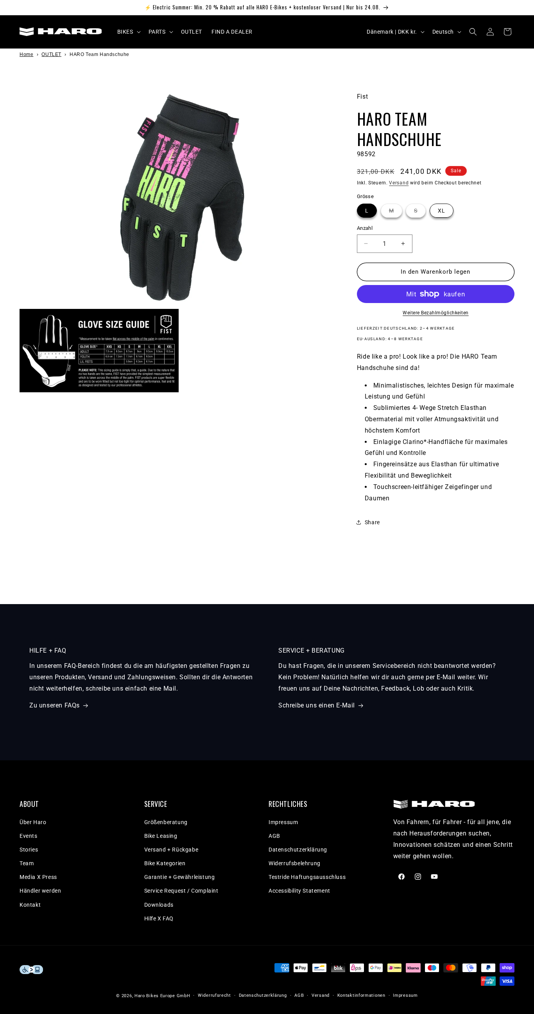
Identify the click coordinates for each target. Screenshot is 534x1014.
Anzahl (365, 228)
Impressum (283, 822)
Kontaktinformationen (361, 995)
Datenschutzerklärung (298, 849)
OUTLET (51, 54)
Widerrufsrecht (214, 995)
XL (441, 210)
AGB (274, 836)
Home (26, 54)
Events (29, 836)
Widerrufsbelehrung (295, 863)
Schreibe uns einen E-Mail (316, 705)
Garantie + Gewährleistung (179, 877)
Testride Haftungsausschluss (307, 877)
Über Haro (33, 822)
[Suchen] (473, 31)
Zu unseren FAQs (54, 705)
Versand (399, 182)
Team (27, 863)
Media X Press (38, 877)
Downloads (159, 905)
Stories (29, 849)
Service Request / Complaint (181, 891)
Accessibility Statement (299, 891)
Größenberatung (166, 822)
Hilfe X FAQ (159, 918)
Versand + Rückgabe (171, 849)
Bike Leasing (160, 836)
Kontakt (30, 905)
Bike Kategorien (165, 863)
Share (372, 522)
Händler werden (40, 891)
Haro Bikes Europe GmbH (162, 995)
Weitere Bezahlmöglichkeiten (436, 313)
